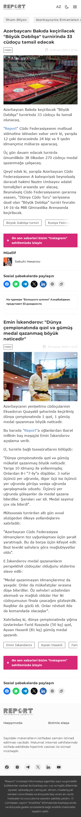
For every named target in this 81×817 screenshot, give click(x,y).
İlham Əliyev (16, 20)
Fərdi (8, 50)
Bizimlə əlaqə (58, 723)
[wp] (16, 284)
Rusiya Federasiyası (62, 223)
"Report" (10, 128)
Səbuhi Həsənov (27, 261)
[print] (52, 284)
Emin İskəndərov (19, 645)
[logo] (14, 7)
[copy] (61, 284)
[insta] (17, 767)
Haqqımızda (12, 723)
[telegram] (25, 284)
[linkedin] (43, 284)
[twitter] (34, 284)
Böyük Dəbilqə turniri (22, 223)
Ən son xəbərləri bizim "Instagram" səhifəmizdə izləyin (39, 240)
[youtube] (58, 767)
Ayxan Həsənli (51, 645)
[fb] (6, 284)
